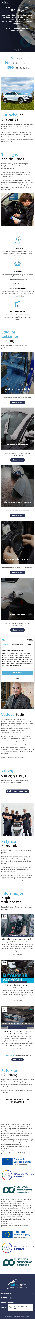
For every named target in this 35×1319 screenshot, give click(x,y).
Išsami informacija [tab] (17, 644)
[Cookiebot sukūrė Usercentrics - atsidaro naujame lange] (25, 640)
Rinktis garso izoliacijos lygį (17, 39)
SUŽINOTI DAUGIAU (17, 402)
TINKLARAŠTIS (17, 1059)
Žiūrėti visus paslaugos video (17, 791)
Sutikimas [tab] (6, 644)
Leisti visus (17, 673)
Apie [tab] (29, 644)
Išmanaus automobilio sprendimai (17, 935)
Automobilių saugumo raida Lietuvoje (17, 986)
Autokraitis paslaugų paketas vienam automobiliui (17, 1032)
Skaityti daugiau (17, 954)
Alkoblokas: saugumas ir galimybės (17, 939)
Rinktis (16, 678)
